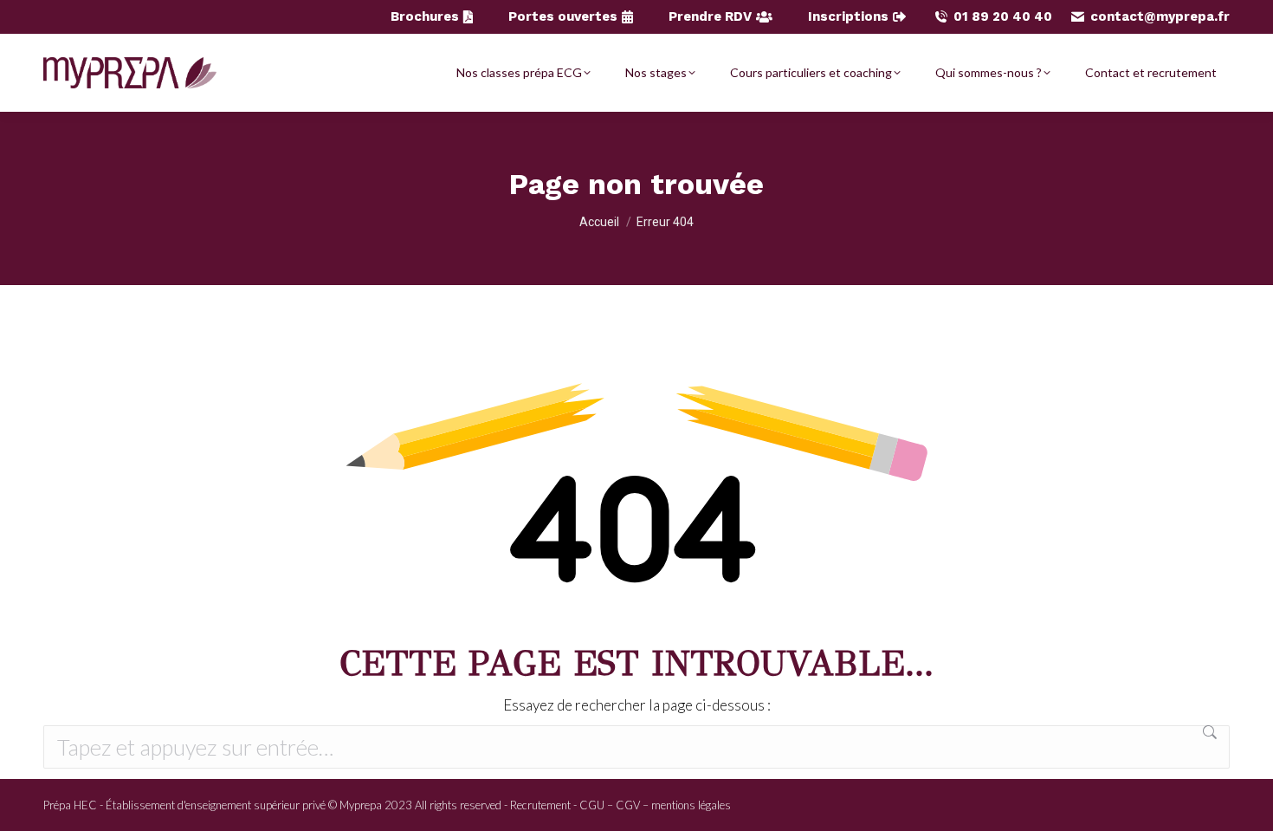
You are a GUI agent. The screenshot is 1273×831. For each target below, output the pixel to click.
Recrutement (540, 805)
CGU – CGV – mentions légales (655, 805)
